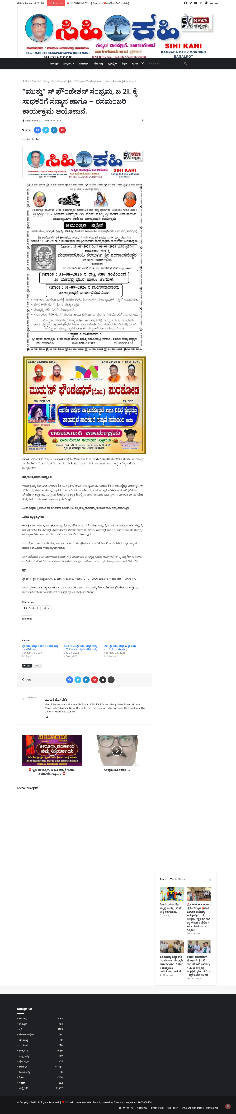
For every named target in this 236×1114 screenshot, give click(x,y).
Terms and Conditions (192, 1107)
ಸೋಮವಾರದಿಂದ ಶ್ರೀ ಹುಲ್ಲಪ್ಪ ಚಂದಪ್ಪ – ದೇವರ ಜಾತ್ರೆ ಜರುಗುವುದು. (171, 908)
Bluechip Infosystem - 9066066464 (133, 1102)
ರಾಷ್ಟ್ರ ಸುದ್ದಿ (24, 1056)
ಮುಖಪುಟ (54, 63)
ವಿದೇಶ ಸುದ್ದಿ (98, 63)
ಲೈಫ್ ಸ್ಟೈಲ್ (112, 63)
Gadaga (37, 665)
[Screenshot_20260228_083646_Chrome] (84, 177)
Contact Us (212, 1107)
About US (142, 1107)
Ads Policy (172, 1107)
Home (27, 81)
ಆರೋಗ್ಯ (22, 1018)
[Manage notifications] (228, 1106)
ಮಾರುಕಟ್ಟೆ (23, 1040)
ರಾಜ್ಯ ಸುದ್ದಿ (23, 1050)
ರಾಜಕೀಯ (83, 63)
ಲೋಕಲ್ (37, 81)
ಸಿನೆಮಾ (135, 63)
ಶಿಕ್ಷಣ (124, 63)
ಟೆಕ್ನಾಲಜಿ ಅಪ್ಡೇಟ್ (26, 1034)
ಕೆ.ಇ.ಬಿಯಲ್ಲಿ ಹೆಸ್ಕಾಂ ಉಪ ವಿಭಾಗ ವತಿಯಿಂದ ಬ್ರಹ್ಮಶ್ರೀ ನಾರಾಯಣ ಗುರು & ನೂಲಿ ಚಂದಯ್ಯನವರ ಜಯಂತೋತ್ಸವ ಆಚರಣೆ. (171, 964)
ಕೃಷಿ (20, 1029)
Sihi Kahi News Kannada (78, 1102)
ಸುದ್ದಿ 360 (67, 63)
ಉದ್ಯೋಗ (23, 1023)
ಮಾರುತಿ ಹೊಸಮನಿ (32, 120)
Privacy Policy (157, 1107)
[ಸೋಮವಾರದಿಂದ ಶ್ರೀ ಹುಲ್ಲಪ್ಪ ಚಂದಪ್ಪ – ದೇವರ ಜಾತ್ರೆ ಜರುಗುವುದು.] (172, 894)
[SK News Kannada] (118, 32)
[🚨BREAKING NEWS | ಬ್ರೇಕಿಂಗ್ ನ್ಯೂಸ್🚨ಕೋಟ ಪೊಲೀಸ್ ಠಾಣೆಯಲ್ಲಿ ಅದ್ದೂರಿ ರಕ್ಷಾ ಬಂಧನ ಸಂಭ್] (199, 894)
